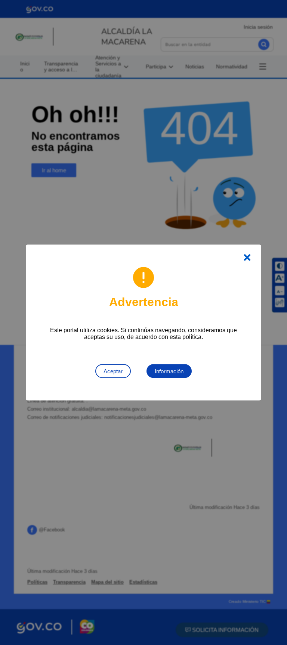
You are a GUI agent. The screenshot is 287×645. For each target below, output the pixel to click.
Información (169, 371)
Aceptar (113, 371)
